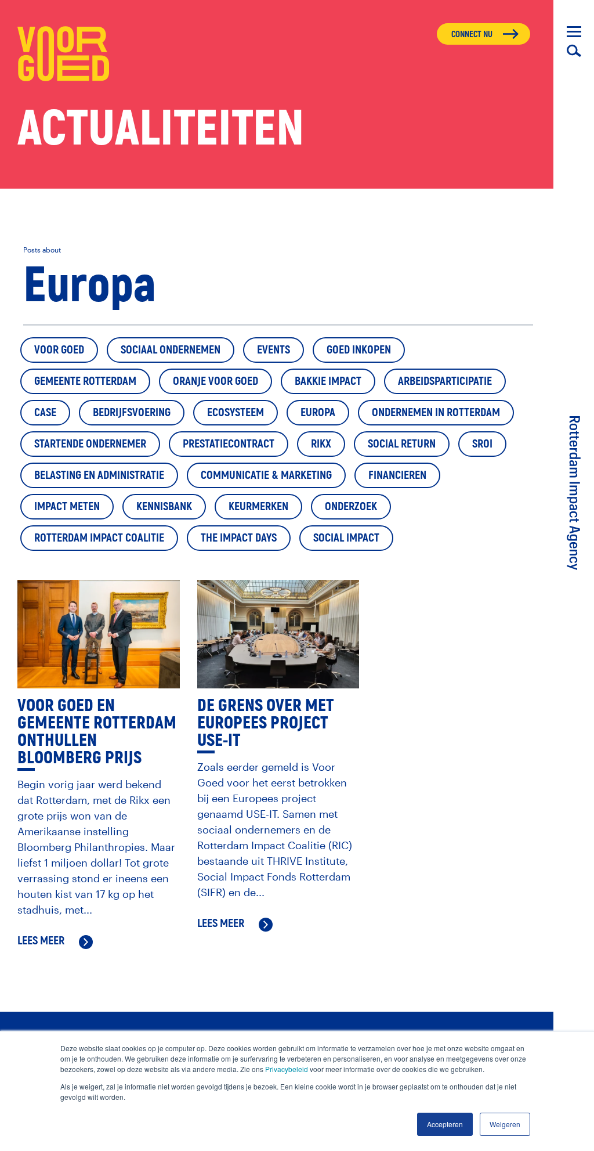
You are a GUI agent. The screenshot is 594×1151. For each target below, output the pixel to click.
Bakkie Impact (328, 381)
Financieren (397, 475)
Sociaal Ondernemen (170, 349)
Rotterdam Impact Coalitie (99, 538)
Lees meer (40, 941)
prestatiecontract (228, 443)
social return (402, 443)
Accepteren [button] (445, 1124)
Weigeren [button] (505, 1124)
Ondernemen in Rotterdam (436, 412)
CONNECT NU (471, 34)
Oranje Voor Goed (215, 381)
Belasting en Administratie (99, 475)
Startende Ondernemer (90, 443)
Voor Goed (59, 349)
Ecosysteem (235, 412)
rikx (321, 443)
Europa (317, 412)
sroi (482, 443)
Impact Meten (67, 506)
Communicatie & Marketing (266, 475)
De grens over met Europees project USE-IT (265, 723)
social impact (346, 538)
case (45, 412)
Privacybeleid (286, 1069)
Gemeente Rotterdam (85, 381)
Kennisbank (164, 506)
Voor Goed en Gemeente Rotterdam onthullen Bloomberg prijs (96, 731)
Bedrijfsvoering (132, 412)
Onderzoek (351, 506)
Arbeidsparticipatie (445, 381)
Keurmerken (258, 506)
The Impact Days (239, 538)
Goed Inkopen (359, 349)
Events (273, 349)
